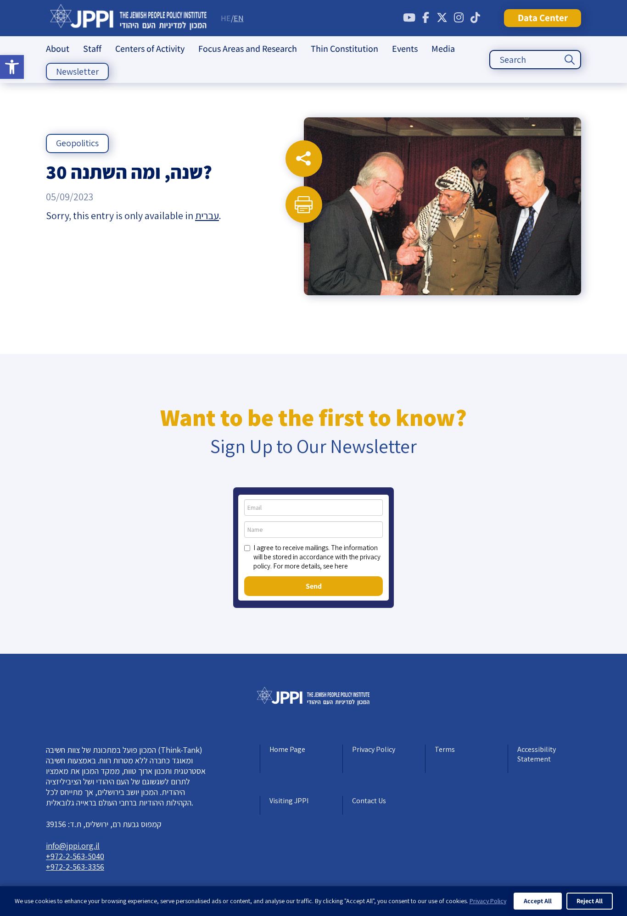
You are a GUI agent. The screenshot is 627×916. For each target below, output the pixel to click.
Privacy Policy (373, 749)
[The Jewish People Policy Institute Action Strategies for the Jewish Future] (129, 18)
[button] (12, 67)
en (239, 18)
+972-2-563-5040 (75, 856)
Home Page (287, 749)
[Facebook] (425, 18)
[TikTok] (475, 18)
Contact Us (369, 801)
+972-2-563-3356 (75, 866)
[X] (442, 18)
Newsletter (77, 71)
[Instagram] (458, 18)
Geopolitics (77, 143)
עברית (207, 215)
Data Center (543, 17)
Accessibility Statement (536, 754)
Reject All (590, 901)
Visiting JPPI (288, 801)
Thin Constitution (344, 49)
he (226, 18)
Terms (445, 749)
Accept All (538, 901)
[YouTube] (409, 18)
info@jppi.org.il (73, 845)
